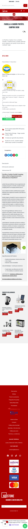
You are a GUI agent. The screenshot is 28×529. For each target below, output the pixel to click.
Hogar (7, 18)
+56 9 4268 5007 (14, 446)
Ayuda (20, 112)
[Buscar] (25, 5)
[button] (14, 14)
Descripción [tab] (5, 163)
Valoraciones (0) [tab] (6, 170)
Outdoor (11, 18)
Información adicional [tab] (8, 167)
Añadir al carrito (17, 116)
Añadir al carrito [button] (7, 313)
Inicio (3, 18)
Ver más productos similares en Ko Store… (12, 279)
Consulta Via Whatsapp (9, 119)
